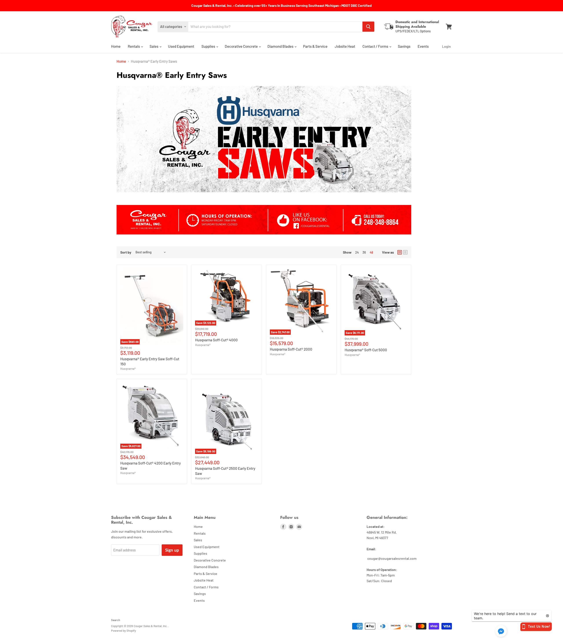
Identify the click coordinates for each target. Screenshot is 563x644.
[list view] (405, 252)
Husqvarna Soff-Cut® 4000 (216, 340)
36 (364, 252)
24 (357, 252)
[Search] (368, 27)
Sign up (172, 550)
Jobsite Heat (345, 46)
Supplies (208, 46)
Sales (154, 46)
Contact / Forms (375, 46)
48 (371, 252)
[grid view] (399, 252)
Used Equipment (181, 46)
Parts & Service (315, 46)
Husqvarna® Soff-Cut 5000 (366, 350)
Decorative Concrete (241, 46)
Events (423, 46)
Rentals (134, 46)
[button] (501, 631)
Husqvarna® (128, 368)
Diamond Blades (280, 46)
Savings (404, 46)
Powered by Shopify (123, 630)
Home (116, 46)
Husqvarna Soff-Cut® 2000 (291, 349)
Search (115, 620)
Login (446, 46)
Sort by (125, 252)
